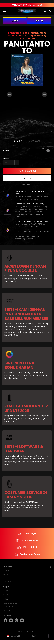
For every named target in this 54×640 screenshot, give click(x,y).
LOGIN (15, 20)
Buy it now (27, 178)
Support (6, 586)
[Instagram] (16, 620)
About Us (6, 571)
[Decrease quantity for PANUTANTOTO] (5, 162)
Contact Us (6, 591)
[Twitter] (11, 620)
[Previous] (5, 5)
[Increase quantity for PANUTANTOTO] (16, 162)
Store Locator (7, 582)
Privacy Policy (7, 610)
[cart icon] (49, 11)
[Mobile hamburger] (4, 11)
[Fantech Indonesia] (27, 11)
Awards (5, 574)
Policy (5, 599)
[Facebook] (5, 620)
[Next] (48, 5)
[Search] (45, 11)
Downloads (6, 594)
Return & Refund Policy (10, 603)
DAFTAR (39, 20)
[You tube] (22, 620)
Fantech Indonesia (29, 631)
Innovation (6, 578)
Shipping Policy (8, 607)
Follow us (7, 615)
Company (7, 567)
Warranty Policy (28, 184)
